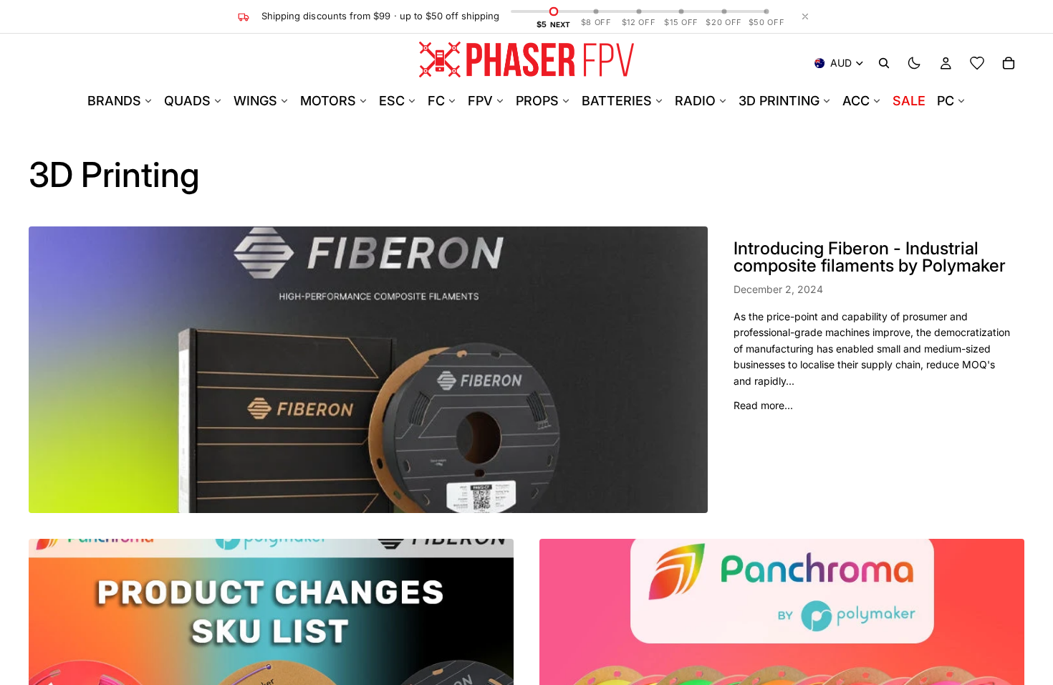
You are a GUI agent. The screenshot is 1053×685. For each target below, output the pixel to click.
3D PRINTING (779, 100)
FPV (480, 100)
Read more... (763, 405)
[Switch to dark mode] (914, 63)
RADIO (695, 100)
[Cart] (1008, 63)
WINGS (255, 100)
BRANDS (114, 100)
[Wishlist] (977, 63)
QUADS (187, 100)
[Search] (884, 63)
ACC (856, 100)
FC (436, 100)
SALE (909, 100)
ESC (392, 100)
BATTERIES (617, 100)
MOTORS (328, 100)
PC (945, 100)
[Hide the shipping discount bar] (805, 16)
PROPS (537, 100)
